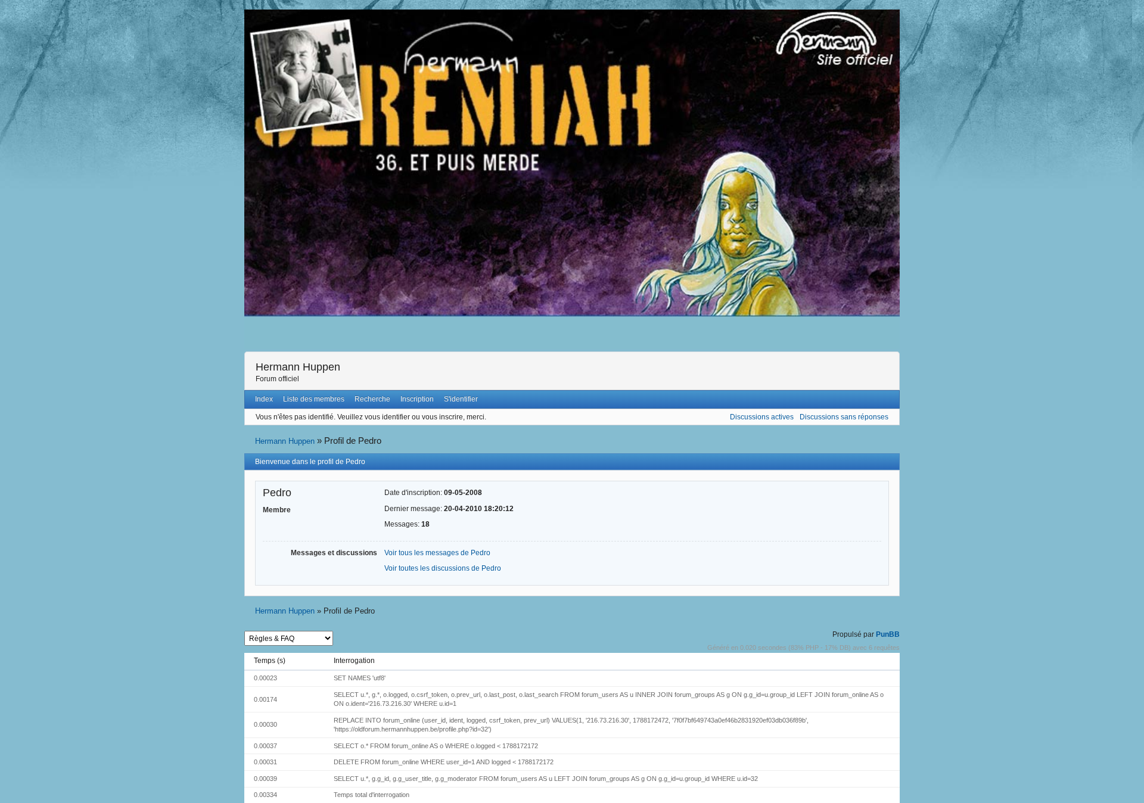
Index (264, 399)
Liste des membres (313, 399)
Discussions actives (762, 417)
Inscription (417, 399)
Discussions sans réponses (844, 417)
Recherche (372, 399)
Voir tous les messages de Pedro (437, 553)
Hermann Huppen (298, 367)
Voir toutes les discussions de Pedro (442, 568)
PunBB (888, 634)
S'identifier (461, 399)
